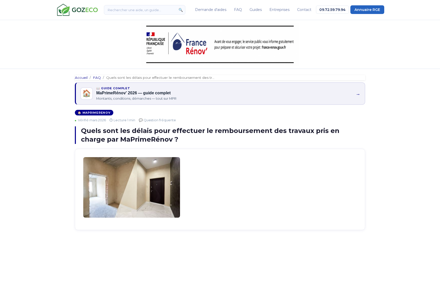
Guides (256, 9)
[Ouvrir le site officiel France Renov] (220, 44)
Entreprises (279, 9)
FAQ (238, 9)
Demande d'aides (210, 9)
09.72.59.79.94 (332, 9)
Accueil (81, 78)
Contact (304, 9)
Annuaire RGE (367, 9)
